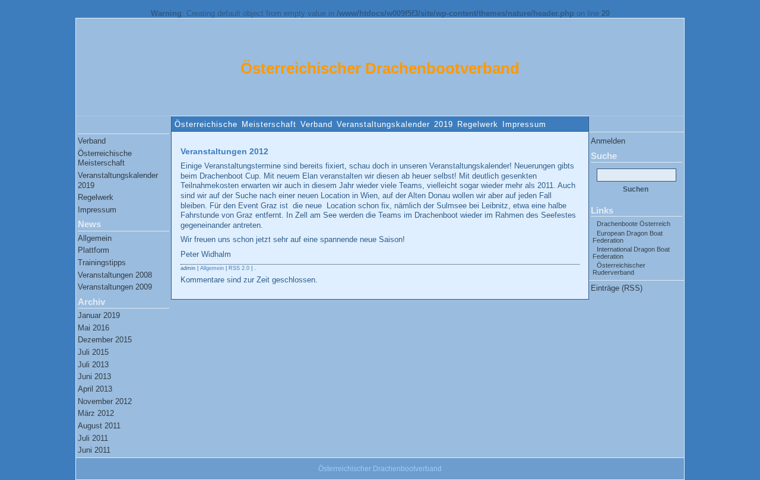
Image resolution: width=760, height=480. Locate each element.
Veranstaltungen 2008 (115, 275)
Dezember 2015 (105, 339)
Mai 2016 (93, 327)
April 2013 (95, 388)
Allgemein (95, 238)
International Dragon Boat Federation (631, 253)
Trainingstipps (102, 262)
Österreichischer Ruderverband (619, 269)
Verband (316, 124)
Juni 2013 (94, 376)
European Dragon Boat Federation (628, 237)
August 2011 (99, 425)
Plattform (93, 250)
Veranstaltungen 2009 (115, 286)
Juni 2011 (94, 450)
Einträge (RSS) (616, 288)
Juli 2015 (93, 352)
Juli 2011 (93, 438)
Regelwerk (477, 124)
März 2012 (96, 413)
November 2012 (105, 401)
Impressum (524, 124)
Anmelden (608, 140)
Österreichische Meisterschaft (235, 124)
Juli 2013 (93, 364)
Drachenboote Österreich (633, 223)
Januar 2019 (99, 315)
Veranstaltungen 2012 (224, 151)
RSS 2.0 (239, 268)
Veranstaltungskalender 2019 (395, 124)
